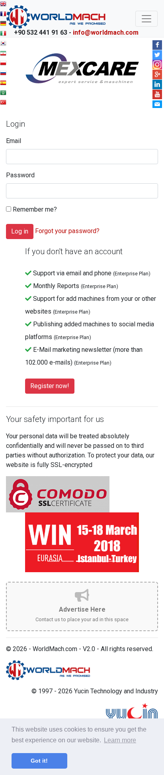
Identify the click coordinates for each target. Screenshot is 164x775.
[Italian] (3, 34)
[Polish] (3, 64)
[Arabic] (3, 94)
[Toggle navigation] (146, 19)
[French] (3, 15)
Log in (19, 231)
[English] (3, 5)
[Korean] (3, 44)
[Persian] (3, 54)
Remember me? (34, 209)
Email (13, 141)
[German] (3, 24)
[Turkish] (3, 103)
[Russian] (3, 74)
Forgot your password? (67, 231)
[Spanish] (3, 84)
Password (20, 175)
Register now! (49, 386)
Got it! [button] (39, 760)
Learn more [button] (120, 740)
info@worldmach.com (106, 32)
